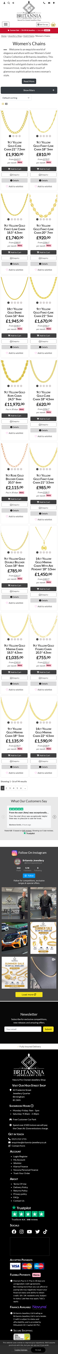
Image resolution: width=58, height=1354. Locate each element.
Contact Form (18, 1145)
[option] (29, 1046)
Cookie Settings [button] (21, 1350)
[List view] (5, 103)
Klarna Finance (20, 1166)
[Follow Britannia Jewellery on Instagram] (21, 1232)
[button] (8, 3)
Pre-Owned (26, 20)
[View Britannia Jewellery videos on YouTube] (29, 1232)
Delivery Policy (20, 1187)
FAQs (16, 1197)
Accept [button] (38, 1350)
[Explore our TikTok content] (45, 1232)
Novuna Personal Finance (25, 1169)
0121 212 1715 (19, 1139)
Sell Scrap (43, 24)
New (19, 20)
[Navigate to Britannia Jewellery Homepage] (29, 10)
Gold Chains (28, 36)
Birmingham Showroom (30, 1046)
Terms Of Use (19, 1183)
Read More (29, 81)
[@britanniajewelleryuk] (17, 862)
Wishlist (17, 1163)
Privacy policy (20, 1194)
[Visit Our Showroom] (54, 2)
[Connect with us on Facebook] (14, 1232)
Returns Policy (20, 1190)
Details (15, 180)
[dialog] (29, 1347)
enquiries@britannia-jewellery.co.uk (29, 1142)
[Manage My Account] (4, 3)
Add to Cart (16, 169)
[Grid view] (3, 103)
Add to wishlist (16, 186)
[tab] (29, 90)
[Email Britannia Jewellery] (49, 2)
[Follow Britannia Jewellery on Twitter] (38, 1232)
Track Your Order (21, 1173)
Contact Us (18, 1200)
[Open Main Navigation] (5, 24)
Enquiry (15, 174)
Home (3, 36)
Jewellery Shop (35, 20)
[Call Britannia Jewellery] (44, 2)
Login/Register (20, 1156)
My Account (19, 1159)
